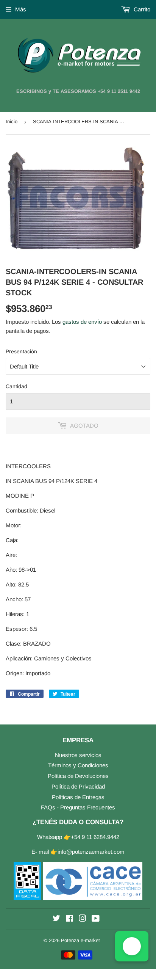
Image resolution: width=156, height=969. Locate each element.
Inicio (11, 121)
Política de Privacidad (78, 786)
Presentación (21, 351)
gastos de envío (82, 321)
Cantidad (16, 386)
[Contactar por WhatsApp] (131, 946)
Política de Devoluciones (78, 776)
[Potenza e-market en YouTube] (96, 919)
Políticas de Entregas (78, 797)
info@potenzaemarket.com (91, 851)
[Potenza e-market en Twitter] (56, 919)
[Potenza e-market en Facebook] (69, 919)
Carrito (141, 9)
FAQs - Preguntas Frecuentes (78, 807)
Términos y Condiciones (78, 765)
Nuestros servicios (78, 755)
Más (20, 9)
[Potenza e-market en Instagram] (82, 919)
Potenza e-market (80, 940)
